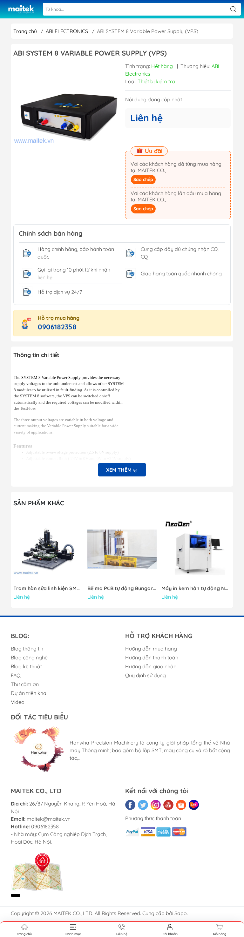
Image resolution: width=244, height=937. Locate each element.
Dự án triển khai (29, 693)
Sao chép (143, 179)
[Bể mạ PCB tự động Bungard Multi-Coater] (122, 549)
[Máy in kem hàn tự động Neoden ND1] (196, 549)
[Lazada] (194, 805)
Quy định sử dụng (145, 675)
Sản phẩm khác (38, 503)
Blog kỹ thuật (26, 666)
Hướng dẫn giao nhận (150, 666)
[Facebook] (130, 805)
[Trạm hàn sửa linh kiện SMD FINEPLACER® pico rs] (48, 549)
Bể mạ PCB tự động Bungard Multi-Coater (122, 588)
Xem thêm (119, 470)
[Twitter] (143, 805)
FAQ (15, 675)
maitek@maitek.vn (49, 819)
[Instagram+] (156, 805)
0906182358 (57, 326)
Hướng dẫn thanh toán (151, 657)
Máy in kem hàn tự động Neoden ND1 (196, 588)
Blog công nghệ (29, 657)
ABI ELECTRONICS (67, 31)
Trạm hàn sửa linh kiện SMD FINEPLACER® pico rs (48, 588)
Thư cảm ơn (25, 684)
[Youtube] (168, 805)
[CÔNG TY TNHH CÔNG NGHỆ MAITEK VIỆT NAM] (21, 9)
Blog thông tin (27, 648)
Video (17, 702)
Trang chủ (25, 31)
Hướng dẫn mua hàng (151, 648)
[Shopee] (181, 805)
